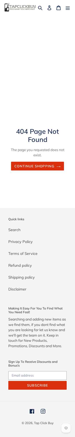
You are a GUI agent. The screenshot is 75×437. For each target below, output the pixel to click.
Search (14, 229)
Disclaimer (17, 289)
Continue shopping (34, 166)
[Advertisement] (37, 54)
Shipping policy (21, 277)
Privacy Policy (20, 241)
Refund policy (20, 265)
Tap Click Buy (44, 423)
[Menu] (67, 7)
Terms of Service (23, 253)
